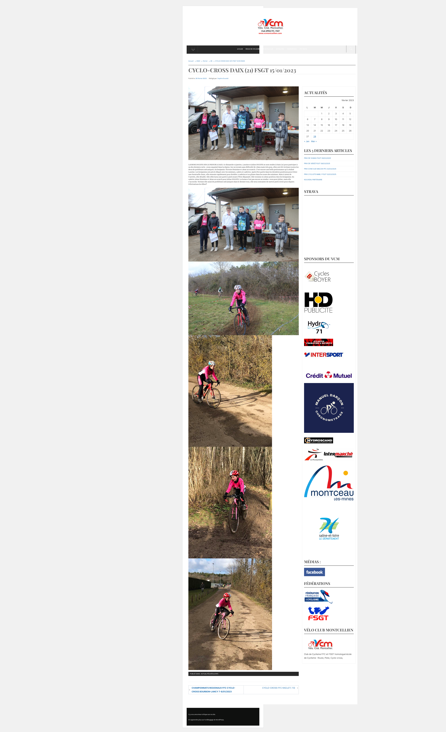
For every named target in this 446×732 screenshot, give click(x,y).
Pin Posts (303, 49)
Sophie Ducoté (222, 78)
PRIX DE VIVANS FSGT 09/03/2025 (317, 158)
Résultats (214, 674)
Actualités (280, 49)
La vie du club (267, 49)
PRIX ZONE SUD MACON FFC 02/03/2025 (320, 169)
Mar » (314, 141)
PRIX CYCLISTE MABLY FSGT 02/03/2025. (320, 174)
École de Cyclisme (253, 49)
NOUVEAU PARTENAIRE (313, 180)
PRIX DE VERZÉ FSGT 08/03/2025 (317, 163)
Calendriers (292, 49)
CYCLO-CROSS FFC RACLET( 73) (278, 688)
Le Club (240, 49)
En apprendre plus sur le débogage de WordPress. (206, 720)
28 (314, 136)
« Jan (306, 141)
